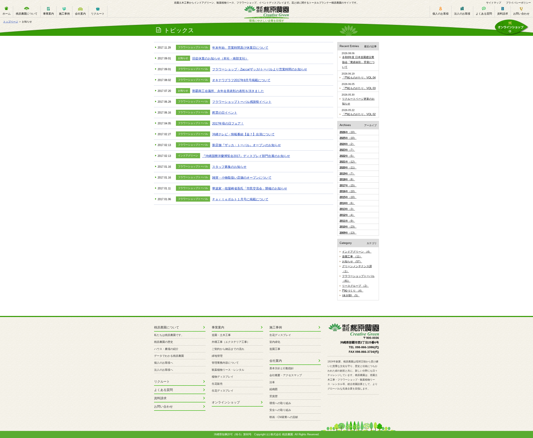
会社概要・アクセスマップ (285, 375)
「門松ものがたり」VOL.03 (359, 88)
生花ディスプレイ (222, 390)
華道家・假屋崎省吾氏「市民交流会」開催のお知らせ (249, 188)
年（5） (347, 155)
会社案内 (80, 13)
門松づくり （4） (352, 290)
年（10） (348, 132)
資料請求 (502, 13)
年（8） (347, 179)
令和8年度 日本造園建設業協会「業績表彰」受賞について (358, 62)
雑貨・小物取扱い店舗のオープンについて (241, 177)
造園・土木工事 (221, 335)
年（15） (348, 185)
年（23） (348, 226)
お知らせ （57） (352, 261)
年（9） (347, 220)
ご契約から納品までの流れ (228, 349)
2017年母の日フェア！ (228, 123)
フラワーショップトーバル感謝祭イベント (241, 102)
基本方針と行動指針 (281, 368)
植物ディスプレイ (222, 376)
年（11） (348, 167)
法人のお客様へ (163, 369)
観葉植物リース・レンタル (228, 369)
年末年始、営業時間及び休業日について (240, 47)
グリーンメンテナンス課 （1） (357, 269)
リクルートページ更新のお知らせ (358, 101)
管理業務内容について (225, 362)
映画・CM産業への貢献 (283, 417)
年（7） (347, 149)
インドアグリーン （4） (356, 251)
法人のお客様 (462, 13)
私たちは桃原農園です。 (169, 335)
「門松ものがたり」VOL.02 (359, 114)
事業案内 (48, 13)
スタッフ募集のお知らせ (229, 166)
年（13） (348, 232)
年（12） (348, 161)
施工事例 (64, 13)
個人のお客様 (440, 13)
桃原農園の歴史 (163, 341)
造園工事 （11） (352, 256)
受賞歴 (273, 396)
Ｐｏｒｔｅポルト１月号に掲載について (240, 199)
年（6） (347, 203)
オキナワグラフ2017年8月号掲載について (241, 80)
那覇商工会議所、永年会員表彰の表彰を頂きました (228, 91)
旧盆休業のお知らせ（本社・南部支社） (220, 58)
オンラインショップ (226, 402)
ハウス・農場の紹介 (166, 349)
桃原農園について (26, 13)
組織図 (273, 389)
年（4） (347, 215)
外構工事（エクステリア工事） (231, 341)
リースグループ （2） (355, 285)
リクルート (98, 13)
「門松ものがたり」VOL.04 (359, 77)
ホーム (6, 13)
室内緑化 (274, 341)
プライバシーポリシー (518, 2)
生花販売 (217, 383)
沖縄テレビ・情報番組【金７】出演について (243, 134)
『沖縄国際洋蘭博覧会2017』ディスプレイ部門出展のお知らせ (246, 156)
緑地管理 (217, 355)
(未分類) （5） (351, 295)
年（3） (347, 209)
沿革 (272, 382)
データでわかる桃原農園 (169, 355)
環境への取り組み (280, 403)
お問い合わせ (521, 13)
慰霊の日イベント (224, 112)
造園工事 (274, 349)
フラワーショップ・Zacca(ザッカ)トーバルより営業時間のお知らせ (259, 69)
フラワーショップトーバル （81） (358, 278)
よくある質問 (484, 13)
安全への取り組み (280, 410)
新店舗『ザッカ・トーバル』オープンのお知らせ (246, 145)
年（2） (347, 144)
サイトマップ (493, 2)
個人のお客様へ (163, 362)
